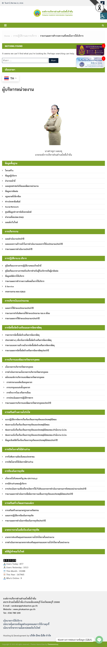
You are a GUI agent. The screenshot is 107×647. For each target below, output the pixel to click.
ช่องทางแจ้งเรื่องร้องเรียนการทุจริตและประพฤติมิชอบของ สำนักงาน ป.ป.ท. (36, 435)
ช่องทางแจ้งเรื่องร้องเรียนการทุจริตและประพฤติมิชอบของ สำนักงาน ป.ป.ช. (36, 430)
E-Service (9, 286)
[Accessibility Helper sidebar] (103, 16)
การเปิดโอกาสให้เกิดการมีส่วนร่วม (19, 462)
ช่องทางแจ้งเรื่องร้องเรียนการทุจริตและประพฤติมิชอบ (27, 424)
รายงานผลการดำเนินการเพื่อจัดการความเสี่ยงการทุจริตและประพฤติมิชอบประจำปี (39, 494)
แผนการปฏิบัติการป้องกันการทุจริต (19, 515)
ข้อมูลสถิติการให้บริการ (14, 276)
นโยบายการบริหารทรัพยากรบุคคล (19, 367)
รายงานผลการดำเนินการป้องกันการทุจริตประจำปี (25, 520)
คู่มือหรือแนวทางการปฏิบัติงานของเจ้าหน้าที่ (23, 265)
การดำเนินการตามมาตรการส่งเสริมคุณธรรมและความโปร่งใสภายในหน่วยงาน (37, 542)
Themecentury (53, 644)
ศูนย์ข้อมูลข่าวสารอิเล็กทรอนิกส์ (18, 212)
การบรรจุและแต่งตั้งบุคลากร (18, 387)
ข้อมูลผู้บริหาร (11, 175)
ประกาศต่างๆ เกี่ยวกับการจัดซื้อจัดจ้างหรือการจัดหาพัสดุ (28, 340)
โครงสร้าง (9, 170)
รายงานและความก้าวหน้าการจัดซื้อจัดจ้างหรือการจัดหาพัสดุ (30, 345)
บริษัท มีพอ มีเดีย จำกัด (40, 635)
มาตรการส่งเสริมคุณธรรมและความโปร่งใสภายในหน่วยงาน (29, 537)
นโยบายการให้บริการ (12, 620)
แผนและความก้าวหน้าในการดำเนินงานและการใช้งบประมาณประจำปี (34, 244)
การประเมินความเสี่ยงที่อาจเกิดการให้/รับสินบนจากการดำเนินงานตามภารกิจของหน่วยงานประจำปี (45, 488)
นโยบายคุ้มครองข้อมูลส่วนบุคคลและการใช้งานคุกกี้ (26, 624)
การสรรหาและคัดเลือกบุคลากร (19, 382)
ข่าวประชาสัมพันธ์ (12, 201)
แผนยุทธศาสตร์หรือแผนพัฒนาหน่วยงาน (22, 186)
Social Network (12, 206)
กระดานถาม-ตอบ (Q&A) (15, 291)
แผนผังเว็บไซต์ (11, 222)
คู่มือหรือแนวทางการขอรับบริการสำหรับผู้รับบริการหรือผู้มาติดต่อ (31, 271)
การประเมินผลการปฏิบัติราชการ (20, 397)
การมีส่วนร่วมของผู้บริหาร (15, 483)
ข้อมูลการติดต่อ (11, 191)
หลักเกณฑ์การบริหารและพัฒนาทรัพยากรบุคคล (24, 377)
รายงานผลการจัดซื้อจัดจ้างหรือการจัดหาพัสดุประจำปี (27, 350)
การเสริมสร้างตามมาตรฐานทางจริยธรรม (22, 510)
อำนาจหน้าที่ (10, 181)
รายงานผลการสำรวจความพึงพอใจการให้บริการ (24, 281)
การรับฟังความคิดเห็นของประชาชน (20, 456)
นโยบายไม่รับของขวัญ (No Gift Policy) (21, 478)
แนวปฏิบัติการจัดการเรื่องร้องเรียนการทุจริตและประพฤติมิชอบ (31, 419)
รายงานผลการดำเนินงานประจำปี (18, 249)
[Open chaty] (99, 640)
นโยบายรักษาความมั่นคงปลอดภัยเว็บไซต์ (21, 627)
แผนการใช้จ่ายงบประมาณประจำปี (19, 308)
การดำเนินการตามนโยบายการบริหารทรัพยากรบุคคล (26, 372)
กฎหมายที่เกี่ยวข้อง (13, 196)
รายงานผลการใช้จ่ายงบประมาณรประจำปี (22, 318)
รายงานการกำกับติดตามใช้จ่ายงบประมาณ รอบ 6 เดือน (27, 313)
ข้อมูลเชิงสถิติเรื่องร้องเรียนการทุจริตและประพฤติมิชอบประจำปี (31, 440)
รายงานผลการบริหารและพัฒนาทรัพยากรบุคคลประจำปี (28, 403)
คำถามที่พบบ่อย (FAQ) (14, 217)
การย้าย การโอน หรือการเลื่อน (19, 392)
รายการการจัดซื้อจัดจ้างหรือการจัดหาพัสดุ (22, 335)
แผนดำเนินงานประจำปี (14, 238)
